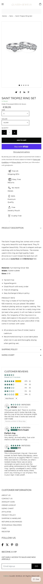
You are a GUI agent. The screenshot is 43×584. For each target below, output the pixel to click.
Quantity (5, 128)
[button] (9, 381)
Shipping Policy (9, 349)
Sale (11, 16)
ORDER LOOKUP (9, 505)
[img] (16, 405)
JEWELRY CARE (8, 502)
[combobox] (21, 11)
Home (4, 16)
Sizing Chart (8, 355)
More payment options (21, 152)
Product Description (12, 228)
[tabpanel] (21, 45)
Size (3, 110)
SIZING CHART (8, 508)
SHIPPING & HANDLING (11, 518)
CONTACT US (7, 499)
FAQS (4, 528)
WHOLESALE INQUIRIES (12, 525)
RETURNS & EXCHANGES (12, 522)
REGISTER (6, 532)
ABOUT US (6, 495)
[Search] (38, 11)
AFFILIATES (6, 512)
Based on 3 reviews (12, 377)
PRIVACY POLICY (9, 515)
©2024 (6, 576)
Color (4, 119)
